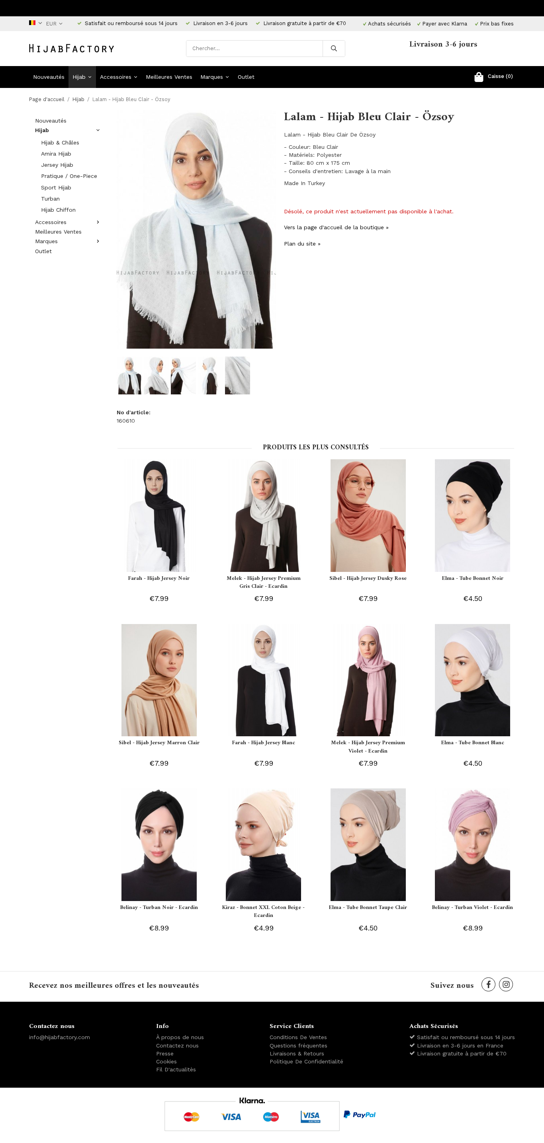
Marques (211, 77)
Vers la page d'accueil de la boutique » (336, 227)
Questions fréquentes (298, 1045)
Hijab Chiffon (58, 210)
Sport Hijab (56, 187)
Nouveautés (49, 77)
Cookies (166, 1061)
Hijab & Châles (60, 142)
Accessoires (115, 77)
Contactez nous (177, 1045)
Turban (50, 198)
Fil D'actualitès (176, 1069)
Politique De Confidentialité (306, 1061)
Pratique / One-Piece (69, 176)
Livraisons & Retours (297, 1053)
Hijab (79, 77)
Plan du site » (302, 243)
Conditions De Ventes (298, 1037)
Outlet (246, 77)
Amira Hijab (56, 153)
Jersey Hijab (57, 165)
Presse (165, 1053)
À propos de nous (180, 1037)
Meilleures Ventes (169, 77)
